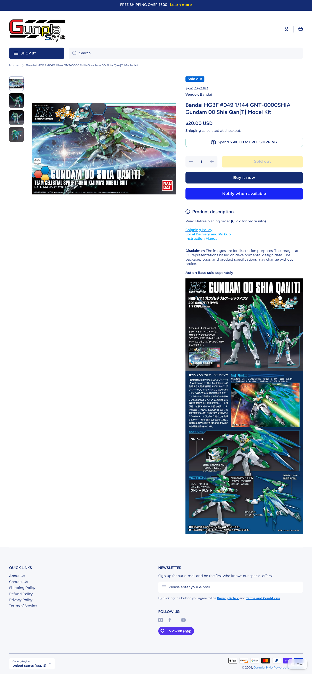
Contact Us (18, 582)
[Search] (73, 53)
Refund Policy (21, 594)
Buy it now (244, 177)
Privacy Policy (20, 600)
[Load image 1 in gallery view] (16, 83)
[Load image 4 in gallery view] (16, 134)
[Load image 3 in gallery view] (16, 117)
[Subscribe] (297, 587)
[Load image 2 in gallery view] (16, 100)
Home (14, 65)
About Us (17, 576)
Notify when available (244, 193)
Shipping (193, 131)
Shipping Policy (22, 588)
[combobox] (186, 53)
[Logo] (37, 29)
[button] (300, 29)
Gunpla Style (263, 667)
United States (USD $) (29, 665)
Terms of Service (23, 606)
